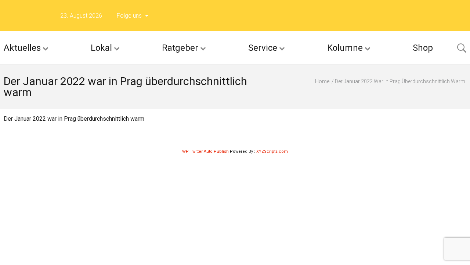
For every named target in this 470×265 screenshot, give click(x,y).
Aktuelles (22, 48)
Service (262, 48)
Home (322, 81)
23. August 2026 (81, 15)
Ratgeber (180, 48)
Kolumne (345, 48)
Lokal (101, 48)
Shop (423, 48)
